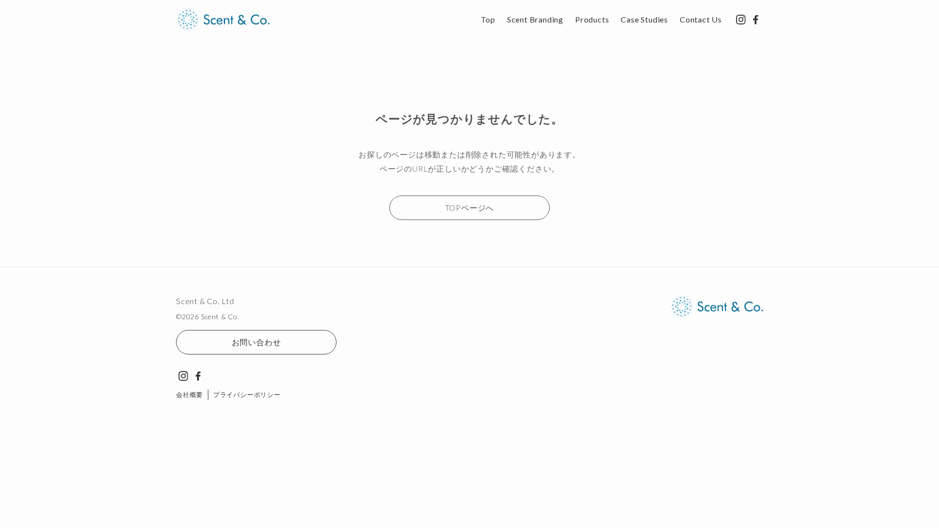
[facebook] (755, 19)
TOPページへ (469, 207)
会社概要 (189, 394)
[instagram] (741, 19)
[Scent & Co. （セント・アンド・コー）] (222, 19)
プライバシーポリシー (247, 394)
